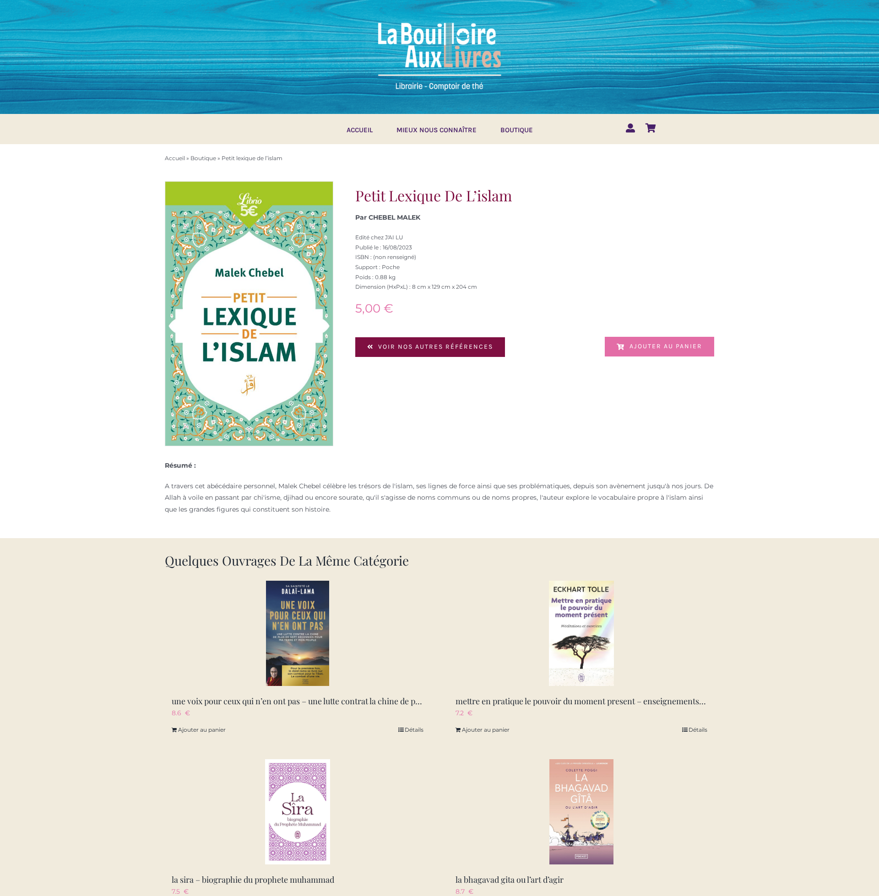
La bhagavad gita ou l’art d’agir (510, 879)
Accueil (175, 158)
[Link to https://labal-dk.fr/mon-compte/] (630, 128)
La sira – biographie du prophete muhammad (253, 879)
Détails (414, 729)
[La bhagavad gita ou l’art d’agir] (581, 811)
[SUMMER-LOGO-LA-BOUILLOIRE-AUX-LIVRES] (439, 21)
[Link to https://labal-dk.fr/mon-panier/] (651, 128)
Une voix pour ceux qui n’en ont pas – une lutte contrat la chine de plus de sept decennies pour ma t (350, 701)
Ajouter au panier (665, 346)
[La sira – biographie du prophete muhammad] (297, 811)
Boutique (203, 158)
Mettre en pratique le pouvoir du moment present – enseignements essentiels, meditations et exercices (642, 701)
